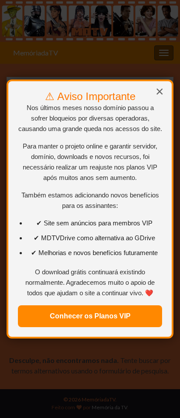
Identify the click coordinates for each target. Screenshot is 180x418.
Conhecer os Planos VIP (90, 316)
